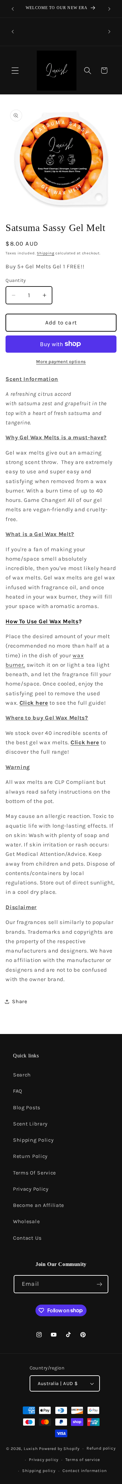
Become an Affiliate (38, 1205)
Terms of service (82, 1459)
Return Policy (30, 1156)
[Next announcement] (109, 9)
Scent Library (30, 1124)
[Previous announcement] (13, 9)
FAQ (17, 1091)
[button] (15, 70)
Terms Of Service (34, 1173)
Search (22, 1075)
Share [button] (19, 1001)
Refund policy (101, 1448)
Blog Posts (26, 1107)
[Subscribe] (99, 1284)
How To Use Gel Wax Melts (42, 621)
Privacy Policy (30, 1189)
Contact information (84, 1470)
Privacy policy (44, 1459)
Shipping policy (39, 1470)
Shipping (45, 253)
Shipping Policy (33, 1140)
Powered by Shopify (59, 1448)
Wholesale (26, 1221)
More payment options (61, 361)
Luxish (31, 1448)
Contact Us (27, 1238)
